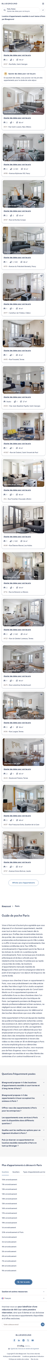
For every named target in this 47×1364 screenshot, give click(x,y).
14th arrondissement (9, 1199)
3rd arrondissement (9, 1242)
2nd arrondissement (9, 1237)
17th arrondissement (9, 1213)
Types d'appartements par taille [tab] (35, 1172)
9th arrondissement (9, 1270)
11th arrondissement (9, 1184)
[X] (28, 1340)
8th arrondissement (9, 1266)
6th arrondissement (9, 1256)
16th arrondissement (9, 1208)
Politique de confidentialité (11, 1356)
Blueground (6, 906)
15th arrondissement (9, 1203)
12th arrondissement (9, 1189)
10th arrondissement (9, 1180)
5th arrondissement (9, 1251)
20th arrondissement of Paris (13, 1232)
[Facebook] (14, 1340)
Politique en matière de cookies (19, 1359)
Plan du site (34, 1359)
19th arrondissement (9, 1223)
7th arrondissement (9, 1261)
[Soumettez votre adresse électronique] (42, 1324)
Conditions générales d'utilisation (33, 1356)
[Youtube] (32, 1340)
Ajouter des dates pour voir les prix (17, 55)
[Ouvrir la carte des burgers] (43, 4)
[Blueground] (23, 1335)
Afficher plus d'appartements (23, 883)
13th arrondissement (9, 1194)
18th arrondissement (9, 1218)
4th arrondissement (9, 1247)
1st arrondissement (9, 1227)
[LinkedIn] (19, 1340)
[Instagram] (23, 1340)
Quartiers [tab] (5, 1172)
